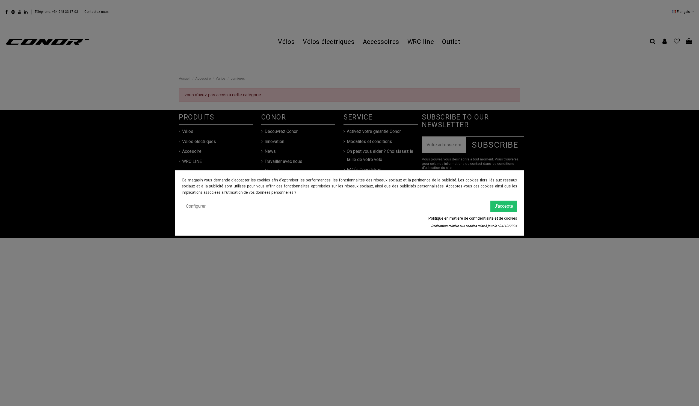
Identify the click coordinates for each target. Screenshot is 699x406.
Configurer (196, 206)
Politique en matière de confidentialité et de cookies (472, 218)
